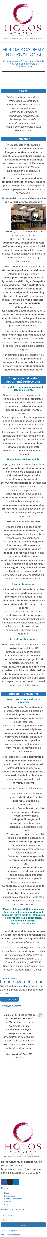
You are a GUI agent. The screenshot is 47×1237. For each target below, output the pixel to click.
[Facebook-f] (4, 1182)
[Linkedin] (16, 1182)
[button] (23, 42)
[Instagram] (10, 1182)
